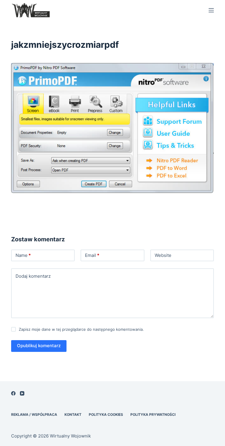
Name (23, 255)
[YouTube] (22, 393)
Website (163, 255)
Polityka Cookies (106, 414)
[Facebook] (13, 393)
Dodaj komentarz (33, 276)
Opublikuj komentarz (39, 345)
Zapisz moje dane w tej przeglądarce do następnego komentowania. (81, 329)
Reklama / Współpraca (34, 414)
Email (92, 255)
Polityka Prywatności (152, 414)
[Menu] (211, 10)
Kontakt (72, 414)
